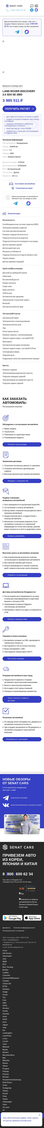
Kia (4, 1030)
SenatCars (31, 886)
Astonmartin (7, 956)
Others (5, 1066)
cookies (23, 1118)
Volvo (5, 1104)
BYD (4, 964)
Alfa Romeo (7, 953)
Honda (5, 1011)
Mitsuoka (6, 1060)
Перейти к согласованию (17, 575)
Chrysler (6, 981)
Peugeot (6, 1069)
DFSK (5, 986)
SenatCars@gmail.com (15, 947)
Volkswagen (7, 1102)
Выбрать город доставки (17, 619)
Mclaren (6, 1052)
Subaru (5, 1091)
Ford (4, 1000)
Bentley (5, 970)
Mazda (5, 1049)
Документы (6, 928)
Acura (5, 950)
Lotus (5, 1044)
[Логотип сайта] (15, 5)
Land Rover (7, 1036)
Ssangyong (7, 1088)
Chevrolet (6, 975)
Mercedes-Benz (9, 1055)
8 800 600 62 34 (18, 10)
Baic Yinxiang (8, 967)
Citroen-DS (7, 984)
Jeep (4, 1027)
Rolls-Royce (7, 1082)
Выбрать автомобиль (16, 536)
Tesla (5, 1096)
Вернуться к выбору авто (13, 86)
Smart (5, 1085)
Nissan (5, 1063)
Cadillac (6, 972)
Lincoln (5, 1041)
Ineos (5, 1016)
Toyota (5, 1099)
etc (4, 1110)
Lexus (5, 1038)
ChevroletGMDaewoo (11, 978)
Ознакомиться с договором (16, 739)
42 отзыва (31, 891)
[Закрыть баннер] (39, 1115)
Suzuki (5, 1093)
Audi (4, 959)
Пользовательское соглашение (13, 930)
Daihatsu (6, 989)
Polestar (6, 1071)
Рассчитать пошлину (16, 658)
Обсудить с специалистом (18, 481)
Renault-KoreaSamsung (12, 1080)
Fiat (4, 997)
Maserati (6, 1047)
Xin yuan (6, 1107)
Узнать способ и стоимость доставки (18, 699)
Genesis (6, 1008)
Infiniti (5, 1019)
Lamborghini (7, 1033)
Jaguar (5, 1025)
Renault (6, 1077)
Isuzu (5, 1022)
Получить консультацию (17, 444)
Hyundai (6, 1014)
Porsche (6, 1074)
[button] (5, 824)
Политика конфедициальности (24, 928)
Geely (5, 1005)
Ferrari (5, 995)
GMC (5, 1003)
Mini (4, 1058)
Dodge (5, 992)
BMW (5, 961)
